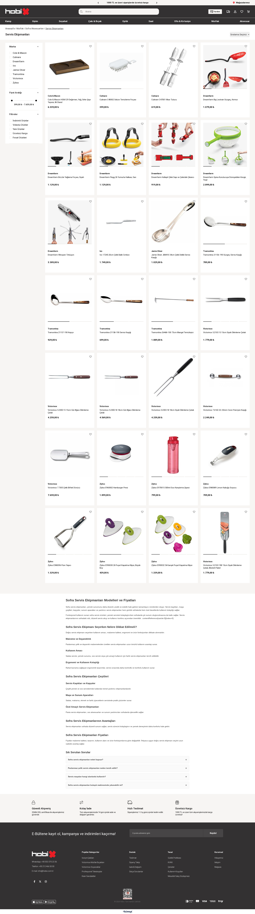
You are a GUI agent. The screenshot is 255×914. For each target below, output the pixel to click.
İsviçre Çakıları (88, 858)
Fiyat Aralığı (15, 92)
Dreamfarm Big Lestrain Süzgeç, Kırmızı (220, 99)
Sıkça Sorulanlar (136, 871)
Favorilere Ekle (90, 46)
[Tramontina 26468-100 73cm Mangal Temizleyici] (173, 300)
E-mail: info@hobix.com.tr (43, 871)
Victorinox (18, 78)
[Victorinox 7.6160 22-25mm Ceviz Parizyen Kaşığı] (225, 377)
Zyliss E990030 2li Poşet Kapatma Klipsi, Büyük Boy (120, 566)
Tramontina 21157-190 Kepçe (61, 332)
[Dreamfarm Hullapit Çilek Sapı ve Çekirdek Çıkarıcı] (173, 144)
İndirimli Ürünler (21, 121)
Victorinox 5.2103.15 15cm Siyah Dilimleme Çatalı (224, 332)
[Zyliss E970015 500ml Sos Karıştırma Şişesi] (173, 455)
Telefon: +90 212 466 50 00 (43, 866)
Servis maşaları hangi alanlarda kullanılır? (87, 777)
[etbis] (127, 894)
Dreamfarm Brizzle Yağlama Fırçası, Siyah (66, 177)
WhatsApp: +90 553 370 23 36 (44, 862)
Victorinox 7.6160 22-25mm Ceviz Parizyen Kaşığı (224, 410)
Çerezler (171, 867)
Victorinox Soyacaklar (91, 867)
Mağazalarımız (243, 2)
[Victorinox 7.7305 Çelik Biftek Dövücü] (70, 455)
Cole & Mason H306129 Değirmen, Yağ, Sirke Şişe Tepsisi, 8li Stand (69, 100)
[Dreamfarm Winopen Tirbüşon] (70, 222)
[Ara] (81, 12)
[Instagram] (45, 881)
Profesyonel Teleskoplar (92, 871)
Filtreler (13, 114)
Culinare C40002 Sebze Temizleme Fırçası (118, 99)
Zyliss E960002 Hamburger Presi (114, 487)
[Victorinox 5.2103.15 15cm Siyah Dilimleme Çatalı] (225, 300)
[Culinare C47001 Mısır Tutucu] (173, 67)
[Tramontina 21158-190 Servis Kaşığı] (121, 300)
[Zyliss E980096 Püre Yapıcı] (70, 533)
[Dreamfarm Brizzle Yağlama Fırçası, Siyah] (70, 144)
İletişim (217, 862)
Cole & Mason (20, 53)
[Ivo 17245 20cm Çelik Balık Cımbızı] (121, 222)
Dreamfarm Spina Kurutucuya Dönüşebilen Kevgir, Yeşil (224, 178)
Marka (12, 46)
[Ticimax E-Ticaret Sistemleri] (127, 912)
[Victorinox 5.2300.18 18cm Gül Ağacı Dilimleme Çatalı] (121, 377)
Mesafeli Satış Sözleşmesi (179, 876)
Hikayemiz (218, 858)
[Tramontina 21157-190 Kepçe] (70, 300)
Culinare (17, 57)
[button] (58, 321)
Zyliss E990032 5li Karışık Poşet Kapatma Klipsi (171, 565)
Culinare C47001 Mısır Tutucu (164, 99)
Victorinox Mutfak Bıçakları (93, 862)
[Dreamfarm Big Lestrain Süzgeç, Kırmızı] (225, 67)
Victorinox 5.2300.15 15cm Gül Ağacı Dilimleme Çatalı (68, 411)
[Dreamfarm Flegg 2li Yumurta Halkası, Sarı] (121, 144)
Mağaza (217, 867)
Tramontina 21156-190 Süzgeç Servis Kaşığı (222, 255)
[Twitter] (40, 881)
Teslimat (132, 858)
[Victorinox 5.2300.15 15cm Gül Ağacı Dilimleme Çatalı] (70, 377)
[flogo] (44, 854)
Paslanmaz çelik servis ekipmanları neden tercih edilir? (93, 768)
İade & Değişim (135, 867)
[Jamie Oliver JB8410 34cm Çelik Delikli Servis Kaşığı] (173, 222)
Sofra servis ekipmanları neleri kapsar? (85, 760)
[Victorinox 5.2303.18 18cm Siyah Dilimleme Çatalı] (173, 377)
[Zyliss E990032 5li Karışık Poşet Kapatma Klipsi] (173, 533)
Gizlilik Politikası (174, 858)
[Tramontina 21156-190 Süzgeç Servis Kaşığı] (225, 222)
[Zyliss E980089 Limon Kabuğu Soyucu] (225, 455)
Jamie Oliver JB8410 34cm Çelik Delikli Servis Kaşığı (170, 256)
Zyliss (16, 83)
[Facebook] (34, 881)
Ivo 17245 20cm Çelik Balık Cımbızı (114, 255)
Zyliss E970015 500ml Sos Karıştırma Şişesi (170, 487)
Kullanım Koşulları (175, 871)
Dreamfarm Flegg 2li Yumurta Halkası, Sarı (118, 177)
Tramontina (18, 74)
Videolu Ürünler (20, 125)
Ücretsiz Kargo (20, 133)
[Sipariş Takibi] (228, 11)
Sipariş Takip (134, 862)
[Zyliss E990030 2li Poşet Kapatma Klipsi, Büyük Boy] (121, 533)
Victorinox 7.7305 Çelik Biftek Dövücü (64, 487)
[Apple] (38, 902)
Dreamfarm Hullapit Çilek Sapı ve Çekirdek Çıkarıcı (172, 177)
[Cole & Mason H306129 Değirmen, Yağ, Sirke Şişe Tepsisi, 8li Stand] (70, 67)
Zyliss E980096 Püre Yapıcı (59, 565)
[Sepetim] (248, 11)
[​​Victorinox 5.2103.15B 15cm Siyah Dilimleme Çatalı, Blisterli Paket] (225, 533)
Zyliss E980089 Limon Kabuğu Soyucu (219, 487)
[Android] (50, 902)
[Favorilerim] (241, 11)
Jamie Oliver (19, 70)
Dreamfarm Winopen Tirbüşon (61, 255)
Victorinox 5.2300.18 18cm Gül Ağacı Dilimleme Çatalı (120, 411)
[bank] (204, 901)
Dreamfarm (18, 61)
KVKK (170, 862)
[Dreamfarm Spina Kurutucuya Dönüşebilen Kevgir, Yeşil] (225, 144)
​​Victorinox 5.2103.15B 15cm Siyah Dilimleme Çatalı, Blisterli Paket (222, 566)
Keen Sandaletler (89, 876)
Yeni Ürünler (19, 129)
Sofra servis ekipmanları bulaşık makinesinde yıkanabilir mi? (95, 785)
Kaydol (213, 833)
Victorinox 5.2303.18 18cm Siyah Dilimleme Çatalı (172, 410)
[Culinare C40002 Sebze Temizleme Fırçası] (121, 67)
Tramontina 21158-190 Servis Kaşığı (115, 332)
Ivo (14, 66)
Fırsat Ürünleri (20, 137)
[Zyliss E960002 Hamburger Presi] (121, 455)
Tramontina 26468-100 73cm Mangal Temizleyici (172, 332)
